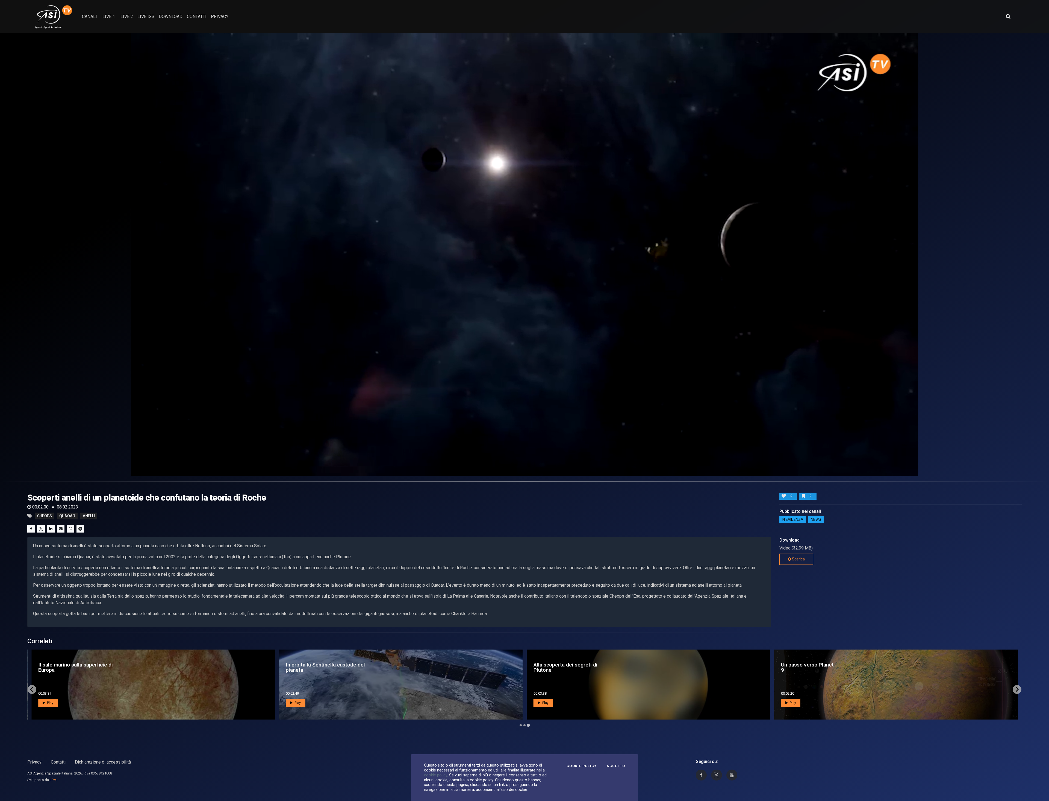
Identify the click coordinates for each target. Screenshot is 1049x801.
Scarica (798, 559)
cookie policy (435, 775)
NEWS (816, 520)
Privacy (34, 762)
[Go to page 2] (524, 725)
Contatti (58, 762)
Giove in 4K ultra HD (57, 667)
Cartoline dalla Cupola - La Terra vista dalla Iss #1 (835, 667)
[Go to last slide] (32, 689)
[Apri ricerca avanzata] (1008, 16)
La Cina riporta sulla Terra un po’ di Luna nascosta (332, 667)
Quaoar (67, 516)
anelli (89, 516)
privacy (219, 16)
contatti (197, 16)
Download (170, 16)
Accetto (615, 766)
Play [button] (49, 703)
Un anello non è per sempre (556, 667)
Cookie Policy (582, 766)
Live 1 (108, 16)
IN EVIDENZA (792, 520)
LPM (53, 780)
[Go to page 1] (520, 725)
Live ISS (145, 16)
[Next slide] (1017, 689)
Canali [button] (89, 16)
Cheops (44, 516)
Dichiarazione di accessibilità (103, 762)
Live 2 (126, 16)
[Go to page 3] (528, 725)
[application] (524, 254)
